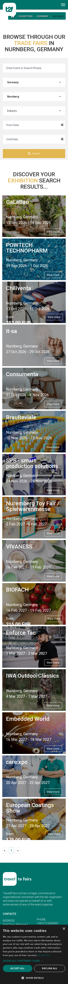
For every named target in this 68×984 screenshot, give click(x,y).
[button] (34, 961)
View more (53, 231)
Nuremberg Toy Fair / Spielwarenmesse (32, 506)
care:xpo (17, 762)
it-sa (11, 331)
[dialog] (34, 954)
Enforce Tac (21, 632)
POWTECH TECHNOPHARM (27, 248)
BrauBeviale (21, 417)
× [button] (63, 928)
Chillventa (18, 288)
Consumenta (22, 374)
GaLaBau (17, 202)
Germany (42, 16)
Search (36, 153)
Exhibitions (26, 16)
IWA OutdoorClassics (32, 675)
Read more (44, 955)
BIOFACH (17, 589)
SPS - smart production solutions (32, 463)
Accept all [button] (17, 968)
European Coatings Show (30, 808)
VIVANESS (19, 546)
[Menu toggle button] (63, 4)
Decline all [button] (49, 968)
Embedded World (27, 719)
